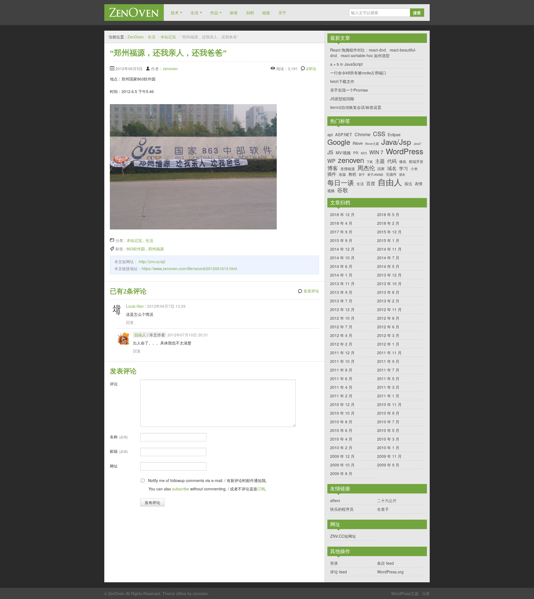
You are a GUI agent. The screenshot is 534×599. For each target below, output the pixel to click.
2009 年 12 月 (342, 456)
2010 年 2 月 (341, 447)
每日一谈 (340, 183)
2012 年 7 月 (341, 326)
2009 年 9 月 (388, 465)
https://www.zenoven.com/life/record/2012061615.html (189, 268)
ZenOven (134, 12)
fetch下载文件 (342, 81)
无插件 (391, 174)
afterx (335, 500)
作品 (214, 12)
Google (338, 141)
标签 (234, 12)
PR (355, 153)
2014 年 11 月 (389, 249)
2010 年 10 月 (342, 413)
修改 (402, 161)
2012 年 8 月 (388, 318)
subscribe (180, 489)
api (330, 134)
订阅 (261, 489)
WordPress (404, 151)
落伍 (408, 183)
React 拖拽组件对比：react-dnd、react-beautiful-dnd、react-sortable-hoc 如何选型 (373, 52)
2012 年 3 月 (388, 335)
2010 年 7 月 (388, 421)
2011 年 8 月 (341, 370)
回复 (130, 322)
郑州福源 (156, 248)
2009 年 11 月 (389, 456)
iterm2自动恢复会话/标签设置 (355, 107)
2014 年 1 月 (341, 275)
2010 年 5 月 (388, 430)
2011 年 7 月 (388, 370)
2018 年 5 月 (388, 214)
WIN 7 (376, 152)
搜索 (417, 12)
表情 (418, 183)
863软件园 (136, 248)
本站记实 (168, 37)
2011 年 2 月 (341, 395)
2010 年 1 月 (388, 447)
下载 (370, 162)
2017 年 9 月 (341, 231)
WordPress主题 (405, 593)
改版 (342, 174)
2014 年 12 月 (342, 249)
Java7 (417, 144)
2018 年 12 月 (342, 214)
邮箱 (119, 451)
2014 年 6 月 (341, 266)
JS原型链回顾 (342, 98)
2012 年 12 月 (342, 309)
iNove (358, 143)
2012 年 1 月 (388, 344)
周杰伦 (366, 167)
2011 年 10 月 (342, 361)
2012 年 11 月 (389, 309)
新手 (362, 175)
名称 (119, 436)
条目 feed (385, 563)
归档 (250, 12)
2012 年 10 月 (342, 318)
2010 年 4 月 (341, 439)
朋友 (402, 175)
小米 (414, 169)
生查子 (383, 509)
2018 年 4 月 (341, 223)
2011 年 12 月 (342, 352)
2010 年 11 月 (389, 404)
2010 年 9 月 (388, 413)
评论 (114, 384)
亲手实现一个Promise (349, 90)
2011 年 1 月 (388, 395)
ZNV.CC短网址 (343, 536)
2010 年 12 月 (342, 404)
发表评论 (311, 291)
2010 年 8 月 (341, 421)
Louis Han (135, 306)
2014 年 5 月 (388, 266)
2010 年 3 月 (388, 439)
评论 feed (338, 571)
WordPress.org (390, 571)
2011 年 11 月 (389, 352)
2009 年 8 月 (341, 473)
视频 (331, 191)
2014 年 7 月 (388, 257)
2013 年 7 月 (341, 301)
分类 (426, 593)
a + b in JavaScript (346, 64)
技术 (175, 12)
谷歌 (342, 190)
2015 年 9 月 (341, 240)
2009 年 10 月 (342, 465)
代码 (392, 161)
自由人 (140, 335)
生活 (194, 12)
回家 (381, 169)
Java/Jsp (396, 141)
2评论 (311, 68)
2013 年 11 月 (342, 283)
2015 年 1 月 (388, 240)
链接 (266, 12)
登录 (334, 563)
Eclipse (394, 134)
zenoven (170, 68)
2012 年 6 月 (388, 326)
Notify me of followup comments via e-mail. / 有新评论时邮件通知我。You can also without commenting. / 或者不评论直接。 (208, 485)
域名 (392, 168)
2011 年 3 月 (388, 387)
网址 (114, 466)
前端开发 (416, 161)
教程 (352, 174)
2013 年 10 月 (389, 283)
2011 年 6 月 (341, 378)
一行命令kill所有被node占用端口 (358, 72)
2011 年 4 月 (341, 387)
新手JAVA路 (375, 175)
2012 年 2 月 (341, 344)
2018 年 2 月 (388, 223)
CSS (379, 133)
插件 (331, 174)
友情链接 (347, 169)
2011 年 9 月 (388, 361)
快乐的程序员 (341, 509)
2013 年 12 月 (389, 275)
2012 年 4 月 (341, 335)
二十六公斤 (387, 500)
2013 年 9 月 (341, 292)
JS (330, 152)
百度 (370, 183)
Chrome (362, 134)
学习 (403, 168)
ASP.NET (343, 134)
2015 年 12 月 (389, 231)
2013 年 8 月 (388, 292)
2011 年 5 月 (388, 378)
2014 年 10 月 (342, 257)
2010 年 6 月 (341, 430)
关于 (282, 12)
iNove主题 (372, 144)
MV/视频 (343, 152)
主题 (380, 161)
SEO (364, 153)
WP (331, 161)
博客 (332, 168)
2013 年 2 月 (388, 301)
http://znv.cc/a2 (152, 261)
